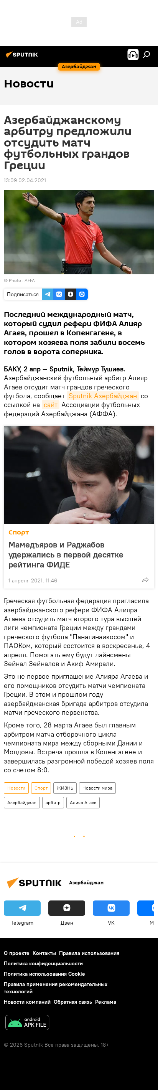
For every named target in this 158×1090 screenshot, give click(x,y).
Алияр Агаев (83, 802)
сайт (51, 404)
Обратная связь (73, 1001)
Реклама (105, 1001)
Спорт (18, 532)
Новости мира (97, 788)
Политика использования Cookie (44, 973)
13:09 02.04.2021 (25, 180)
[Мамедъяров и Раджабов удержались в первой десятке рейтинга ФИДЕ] (79, 475)
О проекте (17, 953)
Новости (16, 788)
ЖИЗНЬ (65, 788)
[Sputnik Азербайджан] (23, 57)
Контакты (44, 953)
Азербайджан (21, 802)
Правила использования (89, 953)
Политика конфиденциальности (43, 963)
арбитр (53, 802)
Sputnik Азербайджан (103, 395)
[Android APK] (27, 1023)
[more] (145, 579)
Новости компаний (27, 1001)
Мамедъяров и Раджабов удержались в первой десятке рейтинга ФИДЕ (65, 554)
